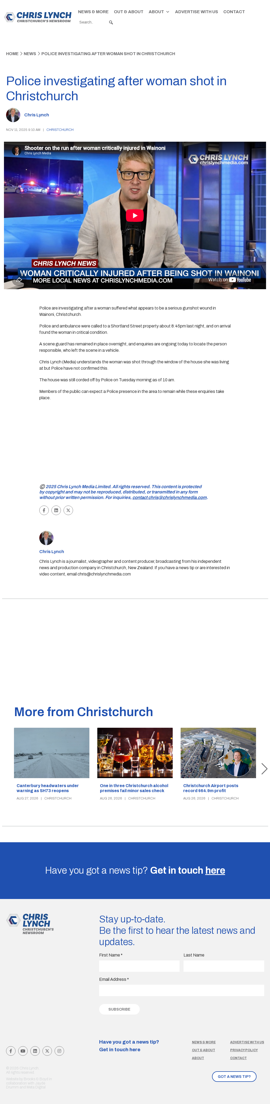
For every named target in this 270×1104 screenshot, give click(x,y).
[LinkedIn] (35, 1051)
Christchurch (60, 130)
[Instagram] (59, 1051)
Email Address (114, 979)
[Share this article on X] (68, 510)
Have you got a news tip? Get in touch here (129, 1045)
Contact (234, 11)
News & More (93, 11)
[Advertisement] (135, 443)
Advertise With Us (196, 11)
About (156, 11)
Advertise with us (247, 1042)
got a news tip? (234, 1077)
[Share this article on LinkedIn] (56, 510)
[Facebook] (11, 1051)
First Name (111, 955)
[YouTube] (23, 1051)
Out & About (128, 11)
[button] (111, 22)
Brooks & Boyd (36, 1079)
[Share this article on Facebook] (44, 510)
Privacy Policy (244, 1050)
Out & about (203, 1050)
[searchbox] (96, 22)
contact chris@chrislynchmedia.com (169, 497)
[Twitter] (47, 1051)
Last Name (194, 955)
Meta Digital (36, 1087)
